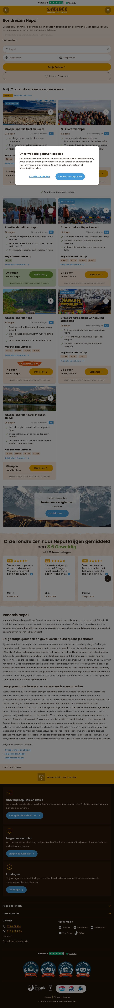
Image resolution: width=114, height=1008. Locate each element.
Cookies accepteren (70, 176)
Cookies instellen (39, 176)
